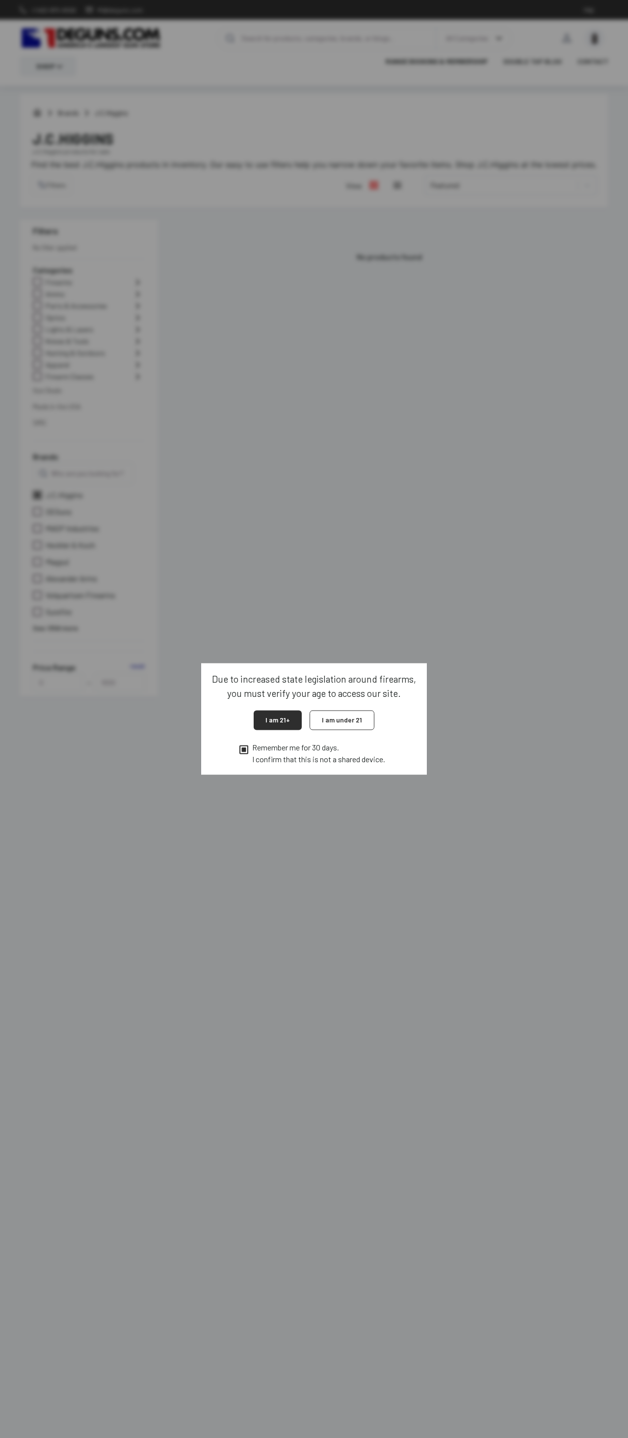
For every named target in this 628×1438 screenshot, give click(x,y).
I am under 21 (342, 720)
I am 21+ (277, 720)
